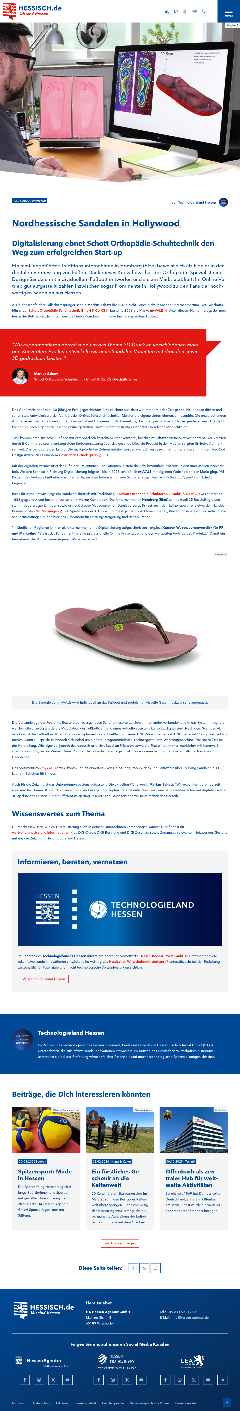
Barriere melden (186, 1403)
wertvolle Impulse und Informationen (42, 832)
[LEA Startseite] (32, 11)
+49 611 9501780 (181, 1311)
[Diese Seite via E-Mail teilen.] (155, 1268)
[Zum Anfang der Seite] (227, 1402)
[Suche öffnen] (204, 11)
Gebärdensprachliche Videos (149, 1403)
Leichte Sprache (113, 1403)
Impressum (19, 1403)
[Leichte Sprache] (176, 11)
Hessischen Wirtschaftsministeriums (138, 961)
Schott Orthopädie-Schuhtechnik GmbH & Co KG (69, 310)
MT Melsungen (49, 510)
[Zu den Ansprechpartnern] (194, 11)
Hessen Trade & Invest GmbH (164, 955)
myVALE (158, 310)
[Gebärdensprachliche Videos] (184, 11)
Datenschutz (41, 1403)
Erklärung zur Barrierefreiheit (76, 1403)
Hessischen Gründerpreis (80, 454)
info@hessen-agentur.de (190, 1317)
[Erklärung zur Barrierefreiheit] (167, 11)
